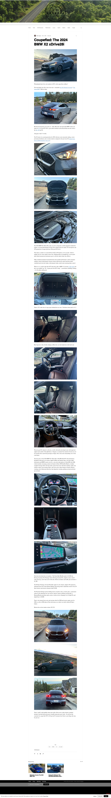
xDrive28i (60, 746)
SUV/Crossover (40, 27)
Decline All (100, 796)
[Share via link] (43, 753)
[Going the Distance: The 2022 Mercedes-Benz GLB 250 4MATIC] (55, 768)
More (73, 27)
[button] (81, 27)
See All (81, 761)
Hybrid (59, 27)
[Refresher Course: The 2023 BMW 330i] (36, 768)
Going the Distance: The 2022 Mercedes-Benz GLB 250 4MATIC (55, 775)
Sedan (69, 27)
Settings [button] (94, 796)
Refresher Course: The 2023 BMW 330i (36, 775)
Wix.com (82, 781)
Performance (47, 27)
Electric (63, 27)
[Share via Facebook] (34, 753)
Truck (34, 27)
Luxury (54, 27)
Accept (106, 796)
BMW (53, 746)
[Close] (109, 796)
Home (29, 27)
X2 (56, 746)
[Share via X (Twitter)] (37, 753)
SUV (49, 746)
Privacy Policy (45, 796)
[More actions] (76, 35)
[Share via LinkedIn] (40, 753)
